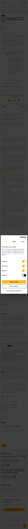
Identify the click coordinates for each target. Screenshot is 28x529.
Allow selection (14, 286)
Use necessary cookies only (14, 290)
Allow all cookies (14, 282)
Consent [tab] (5, 241)
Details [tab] (14, 241)
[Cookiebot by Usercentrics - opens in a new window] (20, 237)
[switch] (24, 266)
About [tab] (23, 241)
